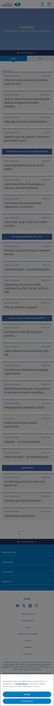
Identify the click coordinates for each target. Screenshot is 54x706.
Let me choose (27, 701)
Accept (27, 694)
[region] (27, 690)
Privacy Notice (21, 684)
